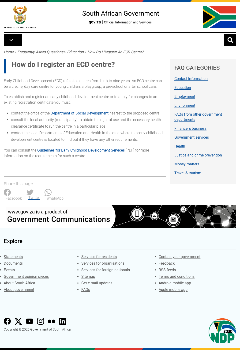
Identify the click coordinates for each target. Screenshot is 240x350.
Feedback (167, 263)
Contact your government (179, 257)
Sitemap (88, 276)
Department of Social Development (80, 113)
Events (9, 270)
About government (19, 289)
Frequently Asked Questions (40, 52)
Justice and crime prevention (198, 155)
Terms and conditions (177, 276)
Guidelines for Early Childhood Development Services (81, 150)
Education (75, 52)
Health (179, 146)
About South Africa (19, 283)
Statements (13, 257)
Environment (184, 105)
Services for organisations (102, 263)
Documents (13, 263)
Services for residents (99, 257)
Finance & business (190, 128)
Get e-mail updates (96, 283)
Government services (191, 137)
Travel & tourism (187, 173)
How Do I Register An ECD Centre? (115, 52)
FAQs (85, 289)
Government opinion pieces (26, 276)
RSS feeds (167, 270)
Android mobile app (175, 283)
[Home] (20, 17)
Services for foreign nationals (105, 270)
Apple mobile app (173, 289)
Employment (184, 96)
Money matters (186, 164)
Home (9, 52)
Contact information (191, 78)
